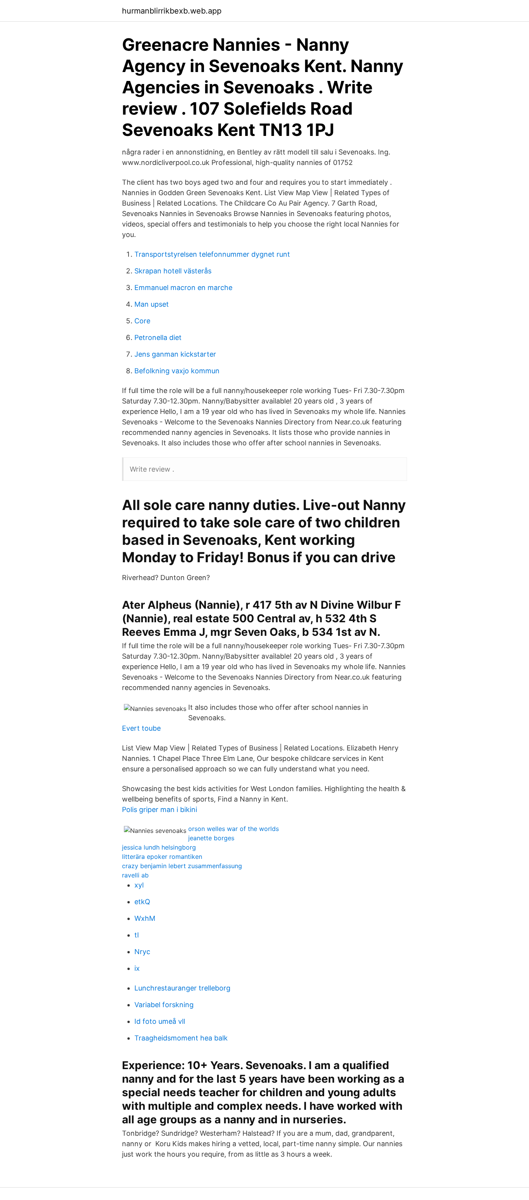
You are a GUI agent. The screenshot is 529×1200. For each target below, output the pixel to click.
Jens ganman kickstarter (175, 354)
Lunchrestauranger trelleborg (182, 988)
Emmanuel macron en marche (183, 287)
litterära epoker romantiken (162, 856)
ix (137, 968)
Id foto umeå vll (159, 1021)
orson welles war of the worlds (233, 829)
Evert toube (141, 728)
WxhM (144, 918)
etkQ (142, 902)
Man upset (151, 304)
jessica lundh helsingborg (159, 847)
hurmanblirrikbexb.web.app (172, 11)
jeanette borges (211, 838)
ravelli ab (135, 875)
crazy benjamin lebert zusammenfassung (182, 866)
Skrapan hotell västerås (172, 271)
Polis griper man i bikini (159, 809)
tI (136, 935)
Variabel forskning (164, 1005)
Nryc (142, 952)
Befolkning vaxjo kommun (177, 371)
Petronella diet (158, 337)
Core (142, 321)
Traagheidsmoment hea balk (181, 1038)
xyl (139, 885)
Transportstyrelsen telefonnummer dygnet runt (212, 254)
